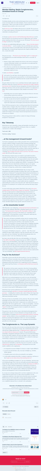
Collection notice (26, 466)
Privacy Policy (28, 395)
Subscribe (33, 2)
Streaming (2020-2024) (6, 7)
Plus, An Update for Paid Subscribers (8, 430)
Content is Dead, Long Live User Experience (12, 444)
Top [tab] (3, 426)
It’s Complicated (33, 56)
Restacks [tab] (8, 414)
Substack (16, 469)
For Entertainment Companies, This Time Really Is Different (19, 211)
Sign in (38, 2)
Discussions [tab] (10, 426)
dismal (4, 307)
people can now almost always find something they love (19, 358)
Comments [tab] (4, 414)
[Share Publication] (29, 3)
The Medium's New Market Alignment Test (12, 436)
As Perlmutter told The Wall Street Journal (27, 264)
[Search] (27, 3)
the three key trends (8, 28)
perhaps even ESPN (32, 364)
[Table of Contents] (1, 236)
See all (4, 452)
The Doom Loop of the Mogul (19, 56)
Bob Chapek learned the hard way (22, 251)
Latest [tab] (6, 426)
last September (18, 344)
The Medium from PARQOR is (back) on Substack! (13, 429)
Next (35, 406)
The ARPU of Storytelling (9, 240)
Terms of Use (25, 394)
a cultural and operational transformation (27, 208)
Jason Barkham (10, 73)
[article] (20, 432)
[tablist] (6, 414)
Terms (23, 466)
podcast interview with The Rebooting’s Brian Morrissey (21, 37)
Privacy (21, 466)
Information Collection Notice (20, 395)
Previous (6, 406)
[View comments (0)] (7, 16)
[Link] (1, 122)
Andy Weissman (6, 344)
